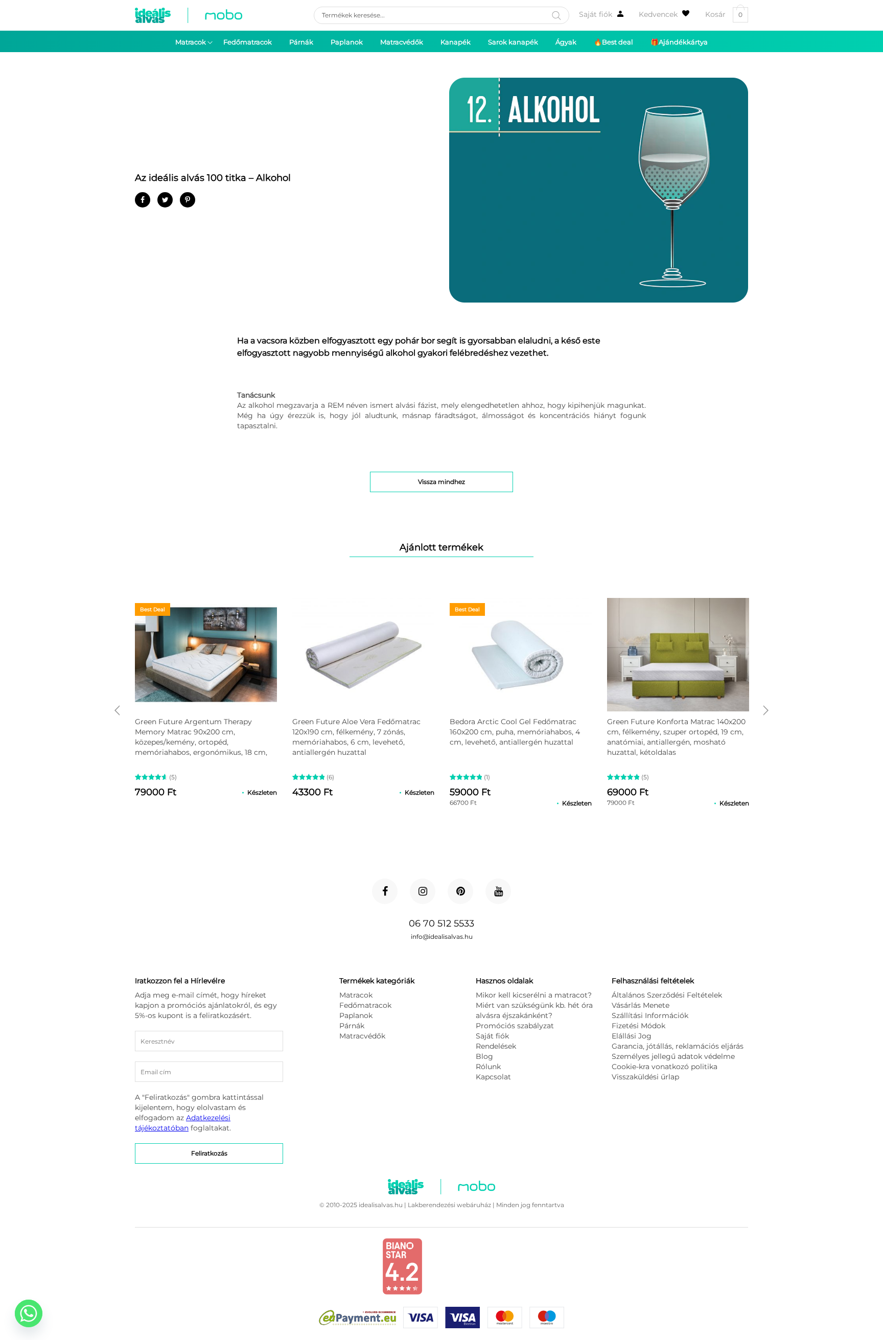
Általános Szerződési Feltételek (667, 995)
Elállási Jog (632, 1036)
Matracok (356, 995)
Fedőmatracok (365, 1005)
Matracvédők (362, 1036)
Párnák (351, 1025)
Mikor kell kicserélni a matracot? (534, 995)
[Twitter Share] (165, 199)
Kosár (723, 14)
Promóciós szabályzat (515, 1025)
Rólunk (488, 1066)
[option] (206, 698)
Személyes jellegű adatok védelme (673, 1056)
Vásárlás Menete (640, 1005)
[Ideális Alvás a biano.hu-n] (402, 1292)
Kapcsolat (493, 1076)
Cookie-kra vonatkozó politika (664, 1066)
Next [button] (766, 710)
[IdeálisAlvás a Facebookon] (385, 891)
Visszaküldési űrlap (645, 1076)
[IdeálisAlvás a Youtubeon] (498, 891)
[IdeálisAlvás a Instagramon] (422, 891)
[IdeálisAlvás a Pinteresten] (460, 891)
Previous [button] (117, 710)
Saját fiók (595, 14)
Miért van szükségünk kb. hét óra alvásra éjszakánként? (534, 1010)
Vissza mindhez (441, 482)
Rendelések (496, 1046)
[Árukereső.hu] (473, 1282)
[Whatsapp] (28, 1313)
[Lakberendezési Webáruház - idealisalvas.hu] (188, 15)
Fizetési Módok (638, 1025)
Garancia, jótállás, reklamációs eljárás (677, 1046)
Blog (484, 1056)
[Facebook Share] (142, 199)
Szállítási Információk (650, 1015)
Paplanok (356, 1015)
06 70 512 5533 (441, 923)
